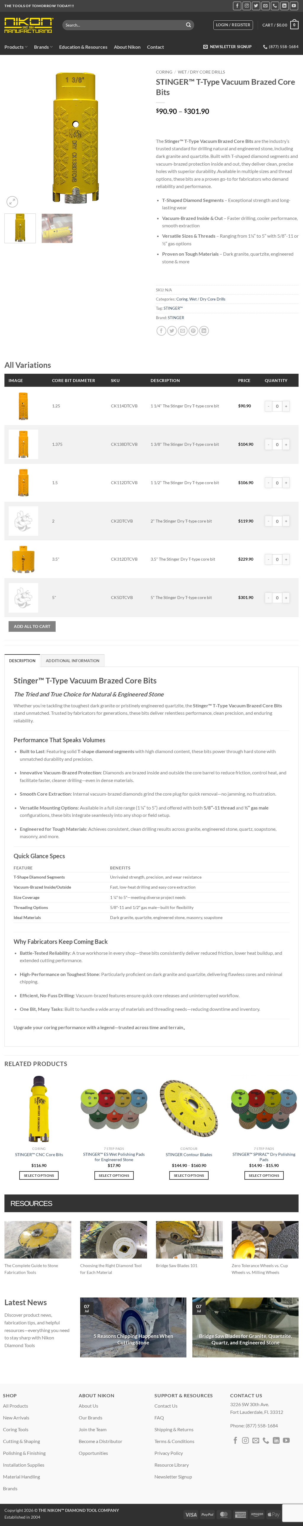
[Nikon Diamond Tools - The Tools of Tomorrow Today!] (29, 25)
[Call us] (275, 5)
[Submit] (188, 25)
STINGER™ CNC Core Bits (39, 1154)
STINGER (176, 317)
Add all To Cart (32, 626)
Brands (41, 47)
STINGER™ (173, 308)
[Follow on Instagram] (246, 5)
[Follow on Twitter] (256, 5)
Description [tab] (22, 660)
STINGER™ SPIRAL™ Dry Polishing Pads (264, 1157)
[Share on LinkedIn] (204, 331)
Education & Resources (83, 47)
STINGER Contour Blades (189, 1154)
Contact (155, 47)
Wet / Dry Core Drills (201, 72)
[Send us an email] (265, 5)
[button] (233, 25)
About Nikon (127, 47)
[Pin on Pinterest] (193, 331)
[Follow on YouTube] (294, 5)
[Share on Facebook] (161, 331)
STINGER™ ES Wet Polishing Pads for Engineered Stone (114, 1157)
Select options (39, 1175)
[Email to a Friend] (183, 331)
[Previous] (14, 138)
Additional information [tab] (73, 660)
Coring (164, 72)
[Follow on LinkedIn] (284, 5)
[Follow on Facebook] (237, 5)
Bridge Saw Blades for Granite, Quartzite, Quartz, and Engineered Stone (245, 1339)
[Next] (136, 138)
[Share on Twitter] (172, 331)
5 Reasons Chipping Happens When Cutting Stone (133, 1339)
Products (14, 47)
